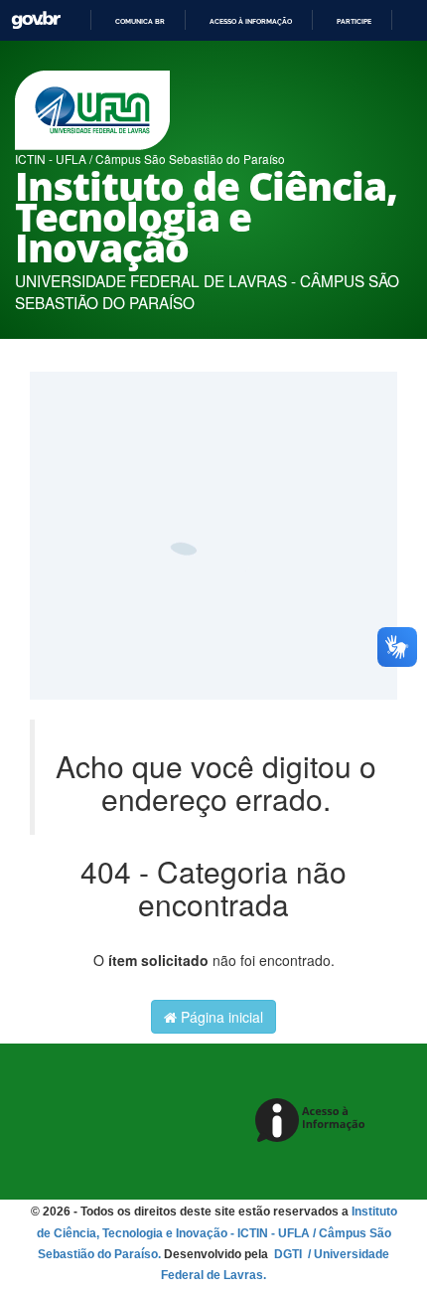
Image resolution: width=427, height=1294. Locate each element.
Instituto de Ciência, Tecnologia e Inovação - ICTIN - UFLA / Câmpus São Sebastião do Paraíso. (217, 1232)
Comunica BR (140, 21)
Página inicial (220, 1017)
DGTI (289, 1254)
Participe (354, 21)
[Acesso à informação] (313, 1121)
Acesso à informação (251, 21)
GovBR (36, 20)
